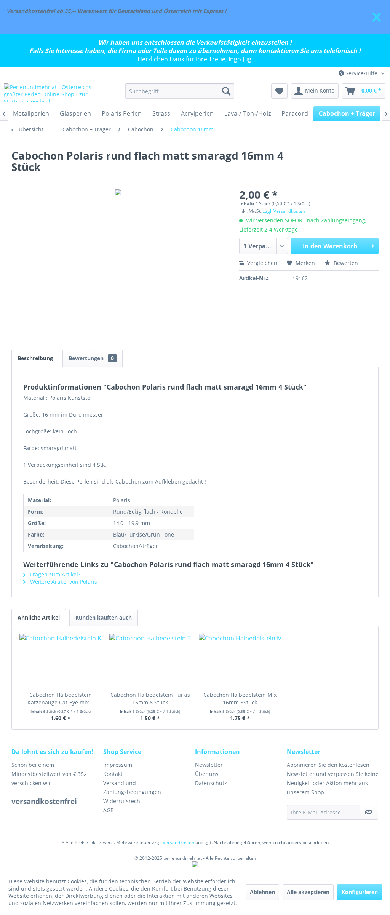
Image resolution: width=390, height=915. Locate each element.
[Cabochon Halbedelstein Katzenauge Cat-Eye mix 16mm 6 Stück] (60, 660)
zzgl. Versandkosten (284, 211)
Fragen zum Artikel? (54, 574)
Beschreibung (35, 358)
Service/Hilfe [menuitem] (361, 73)
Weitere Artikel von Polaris (63, 581)
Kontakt (113, 774)
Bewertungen (91, 358)
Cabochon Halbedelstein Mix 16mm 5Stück (240, 698)
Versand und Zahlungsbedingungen (132, 787)
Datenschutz (211, 783)
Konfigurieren (360, 892)
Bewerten (345, 263)
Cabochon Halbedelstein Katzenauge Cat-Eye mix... (60, 698)
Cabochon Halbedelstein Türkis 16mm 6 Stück (150, 698)
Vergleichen (261, 263)
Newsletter (209, 764)
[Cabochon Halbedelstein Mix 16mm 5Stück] (240, 660)
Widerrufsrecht (122, 801)
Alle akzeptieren (308, 892)
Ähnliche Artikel (39, 617)
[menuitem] (180, 91)
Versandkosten (178, 842)
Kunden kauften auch (103, 617)
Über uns (207, 774)
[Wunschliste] (279, 91)
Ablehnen (262, 892)
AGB (108, 810)
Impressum (117, 764)
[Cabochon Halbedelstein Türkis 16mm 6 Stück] (150, 660)
